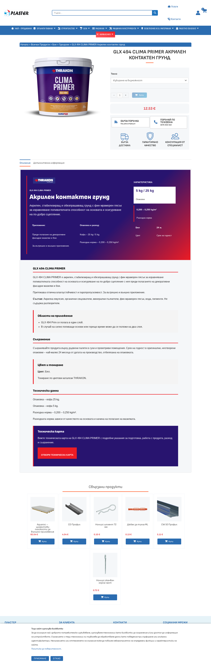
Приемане (40, 658)
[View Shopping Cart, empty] (205, 13)
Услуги (174, 6)
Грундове (64, 44)
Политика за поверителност (46, 648)
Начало (24, 44)
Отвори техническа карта (57, 455)
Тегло (114, 73)
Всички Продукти (40, 44)
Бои (54, 44)
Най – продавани (23, 28)
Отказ (57, 658)
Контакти (176, 19)
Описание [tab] (25, 162)
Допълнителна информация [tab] (48, 162)
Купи (141, 95)
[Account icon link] (198, 13)
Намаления (105, 34)
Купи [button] (44, 541)
